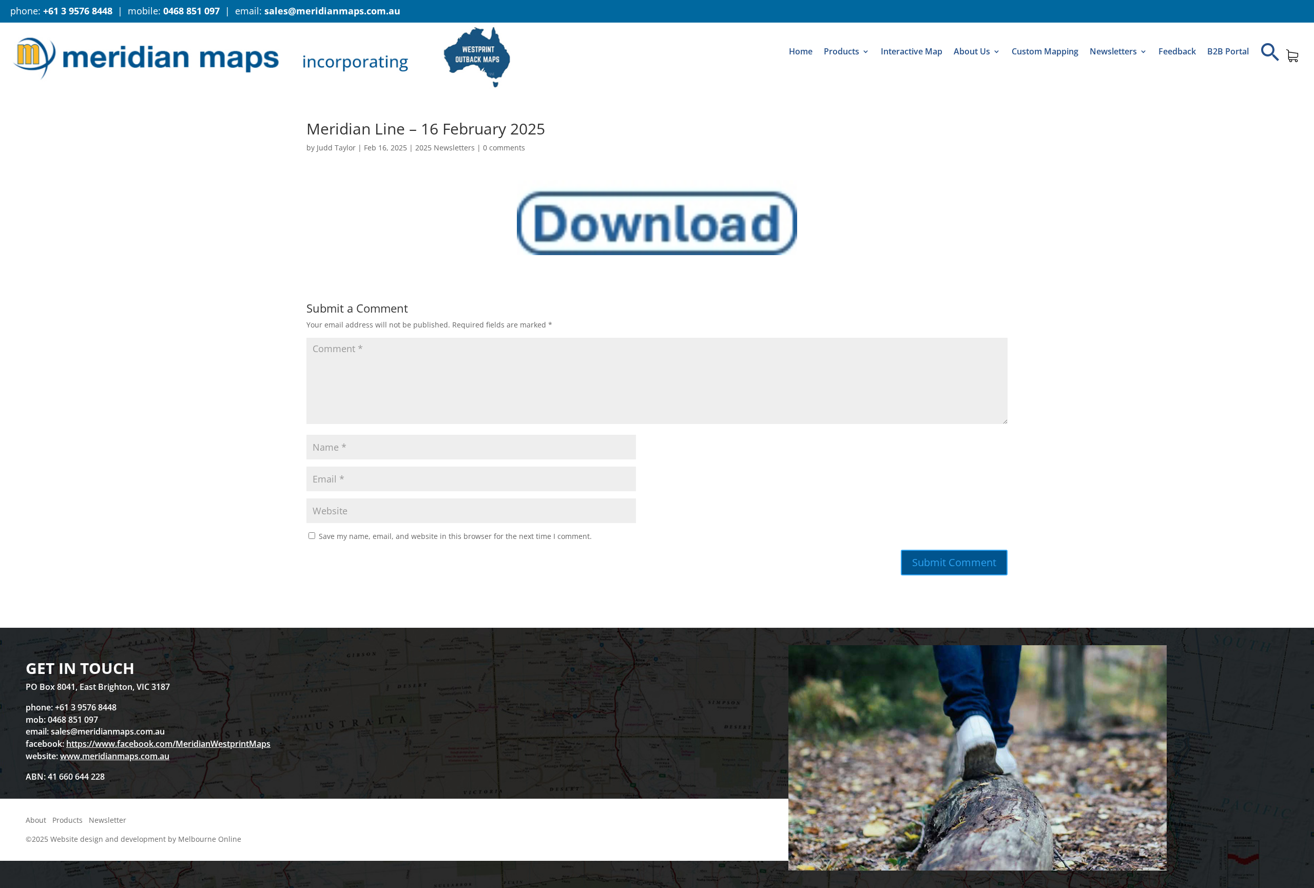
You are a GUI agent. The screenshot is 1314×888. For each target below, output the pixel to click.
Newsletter (107, 820)
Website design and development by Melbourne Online (145, 839)
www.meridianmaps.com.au (114, 756)
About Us (972, 51)
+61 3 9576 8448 (77, 11)
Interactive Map (911, 51)
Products (841, 51)
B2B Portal (1228, 51)
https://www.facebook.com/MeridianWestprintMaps (168, 743)
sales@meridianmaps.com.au (332, 11)
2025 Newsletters (445, 147)
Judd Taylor (336, 147)
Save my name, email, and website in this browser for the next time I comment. (455, 536)
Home (801, 51)
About (36, 820)
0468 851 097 (191, 11)
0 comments (504, 147)
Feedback (1177, 51)
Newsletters (1113, 51)
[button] (1270, 52)
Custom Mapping (1045, 51)
